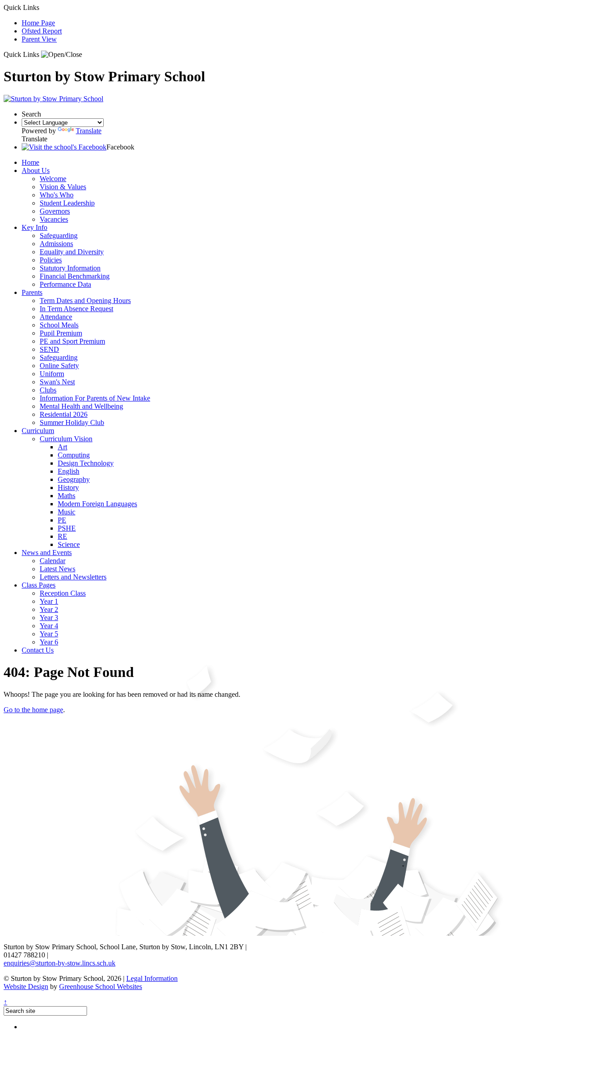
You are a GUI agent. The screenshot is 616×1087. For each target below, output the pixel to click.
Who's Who (57, 195)
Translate (88, 131)
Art (62, 447)
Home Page (38, 23)
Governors (55, 211)
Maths (66, 495)
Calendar (52, 560)
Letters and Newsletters (73, 577)
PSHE (67, 528)
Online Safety (59, 365)
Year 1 (49, 601)
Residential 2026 (63, 414)
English (68, 471)
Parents (32, 292)
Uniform (52, 374)
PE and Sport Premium (72, 341)
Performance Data (65, 284)
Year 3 (49, 617)
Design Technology (86, 463)
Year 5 (49, 634)
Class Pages (38, 585)
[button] (61, 55)
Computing (74, 455)
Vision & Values (63, 187)
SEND (49, 349)
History (68, 487)
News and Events (47, 552)
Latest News (57, 569)
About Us (36, 170)
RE (62, 536)
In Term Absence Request (76, 309)
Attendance (56, 317)
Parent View (39, 39)
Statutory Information (70, 268)
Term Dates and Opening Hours (85, 300)
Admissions (56, 243)
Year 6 (49, 642)
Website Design (26, 986)
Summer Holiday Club (72, 422)
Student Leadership (67, 203)
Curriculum (38, 430)
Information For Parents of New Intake (95, 398)
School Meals (59, 325)
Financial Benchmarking (75, 276)
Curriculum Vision (66, 439)
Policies (51, 260)
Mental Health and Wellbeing (81, 406)
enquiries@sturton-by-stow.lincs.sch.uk (59, 963)
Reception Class (63, 593)
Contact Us (38, 650)
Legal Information (152, 978)
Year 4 (49, 626)
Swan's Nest (57, 382)
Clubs (48, 390)
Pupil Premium (61, 333)
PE (62, 520)
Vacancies (54, 219)
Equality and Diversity (72, 252)
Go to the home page (33, 710)
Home (30, 162)
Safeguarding (59, 235)
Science (69, 544)
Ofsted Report (42, 31)
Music (66, 512)
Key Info (34, 227)
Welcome (53, 178)
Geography (74, 479)
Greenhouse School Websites (100, 986)
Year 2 (49, 609)
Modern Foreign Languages (97, 504)
